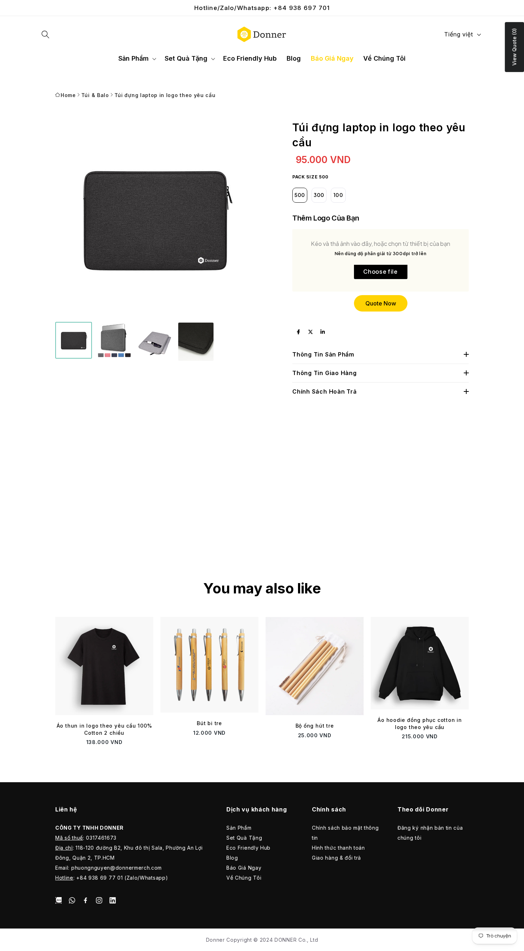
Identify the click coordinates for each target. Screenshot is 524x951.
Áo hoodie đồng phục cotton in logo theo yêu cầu (419, 723)
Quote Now (380, 303)
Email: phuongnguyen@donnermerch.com (108, 868)
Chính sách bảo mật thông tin (345, 833)
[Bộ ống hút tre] (315, 666)
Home (68, 95)
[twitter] (310, 332)
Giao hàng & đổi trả (336, 858)
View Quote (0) (514, 47)
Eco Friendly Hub (248, 848)
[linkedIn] (323, 332)
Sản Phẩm (239, 828)
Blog (232, 858)
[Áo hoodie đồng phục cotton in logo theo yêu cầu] (420, 663)
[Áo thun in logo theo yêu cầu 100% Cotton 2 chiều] (104, 666)
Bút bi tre (209, 723)
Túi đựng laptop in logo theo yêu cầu (165, 95)
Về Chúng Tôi (243, 878)
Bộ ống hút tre (315, 726)
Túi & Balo (95, 95)
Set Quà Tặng (244, 838)
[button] (46, 34)
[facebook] (298, 332)
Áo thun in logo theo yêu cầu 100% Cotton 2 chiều (104, 729)
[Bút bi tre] (209, 665)
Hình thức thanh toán (338, 848)
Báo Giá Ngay (243, 868)
